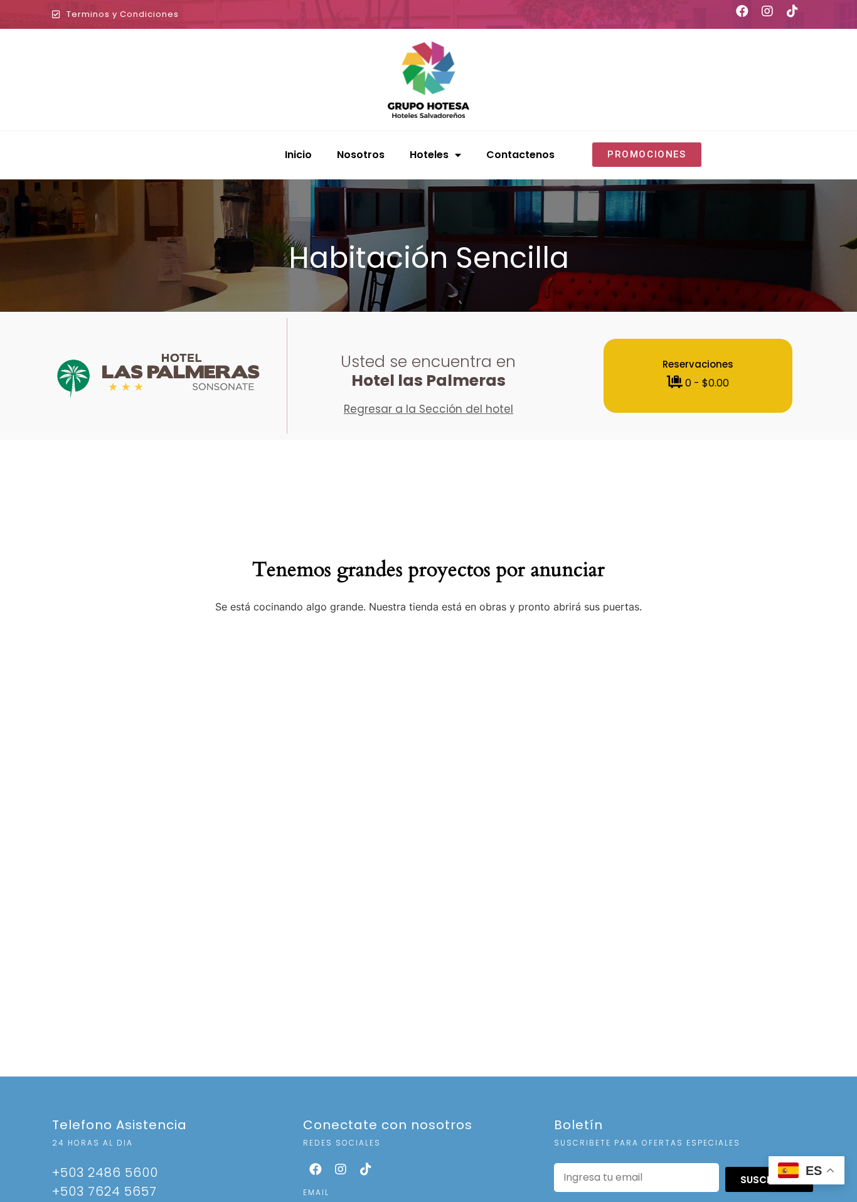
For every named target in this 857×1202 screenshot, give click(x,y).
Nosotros (361, 154)
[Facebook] (315, 1169)
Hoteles (429, 154)
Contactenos (520, 154)
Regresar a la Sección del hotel (428, 409)
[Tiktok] (365, 1169)
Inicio (298, 154)
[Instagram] (340, 1169)
